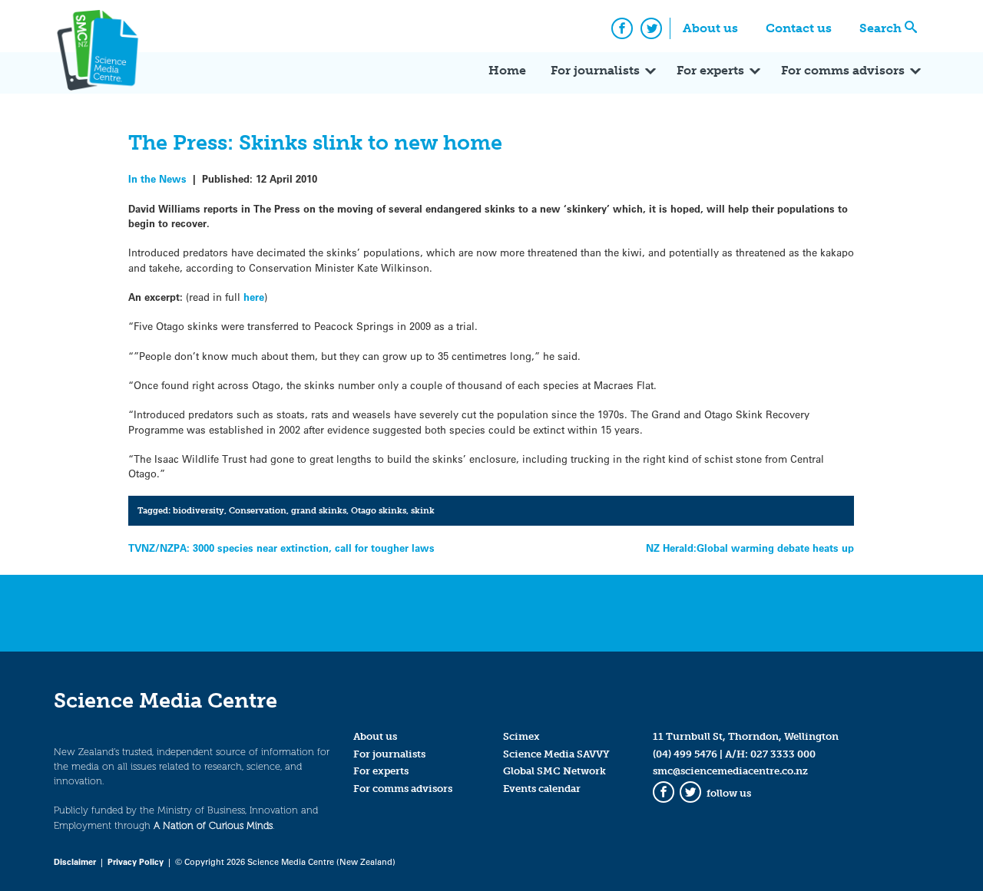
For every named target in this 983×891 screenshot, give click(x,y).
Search (880, 28)
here (253, 296)
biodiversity (198, 510)
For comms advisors (843, 70)
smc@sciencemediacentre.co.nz (730, 771)
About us (710, 28)
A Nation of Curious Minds (213, 825)
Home (507, 70)
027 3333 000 (783, 754)
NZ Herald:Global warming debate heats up (750, 547)
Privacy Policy (136, 861)
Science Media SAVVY (556, 754)
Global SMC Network (554, 771)
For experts (710, 70)
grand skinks (318, 510)
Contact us (799, 28)
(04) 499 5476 (685, 754)
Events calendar (542, 788)
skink (423, 510)
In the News (157, 178)
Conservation (257, 510)
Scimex (521, 736)
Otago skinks (378, 510)
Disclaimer (75, 861)
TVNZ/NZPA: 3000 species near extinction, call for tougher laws (281, 547)
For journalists (595, 70)
